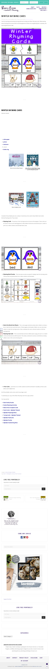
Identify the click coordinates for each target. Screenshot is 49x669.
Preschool (19, 473)
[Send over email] (1, 336)
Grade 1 (4, 473)
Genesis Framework (19, 666)
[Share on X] (1, 332)
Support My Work (7, 599)
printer (5, 142)
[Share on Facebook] (1, 329)
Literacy (13, 473)
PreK (16, 473)
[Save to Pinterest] (1, 334)
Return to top (24, 664)
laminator (5, 144)
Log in (40, 666)
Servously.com (35, 666)
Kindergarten (9, 473)
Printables (13, 472)
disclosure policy (29, 19)
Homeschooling (8, 472)
